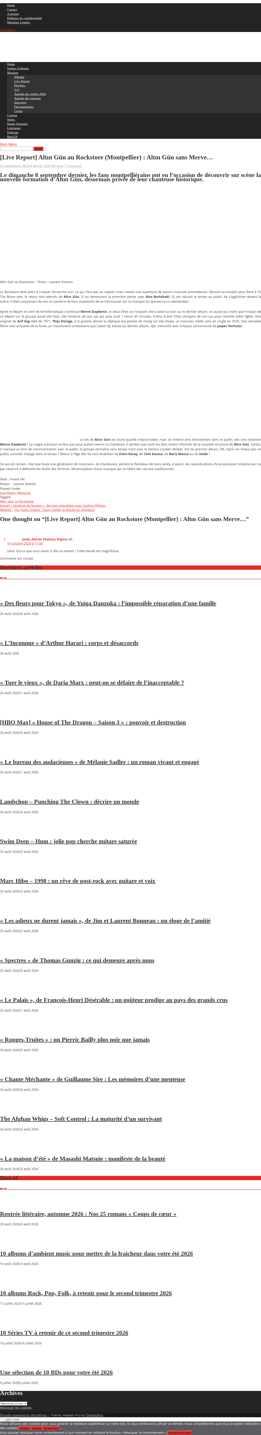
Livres (18, 111)
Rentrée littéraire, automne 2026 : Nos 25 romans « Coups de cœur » (88, 1214)
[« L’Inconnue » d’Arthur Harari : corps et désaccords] (10, 633)
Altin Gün (7, 501)
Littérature (14, 128)
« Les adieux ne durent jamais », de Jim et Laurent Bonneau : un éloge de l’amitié (105, 920)
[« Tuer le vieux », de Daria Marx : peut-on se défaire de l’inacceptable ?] (10, 672)
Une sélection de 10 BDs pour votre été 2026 (56, 1372)
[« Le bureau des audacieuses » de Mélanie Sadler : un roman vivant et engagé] (10, 752)
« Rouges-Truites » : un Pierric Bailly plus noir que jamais (75, 1039)
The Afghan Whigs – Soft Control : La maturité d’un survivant (81, 1118)
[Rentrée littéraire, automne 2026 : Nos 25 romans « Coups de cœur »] (10, 1203)
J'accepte (24, 1428)
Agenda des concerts (27, 98)
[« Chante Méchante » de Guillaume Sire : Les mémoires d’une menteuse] (10, 1069)
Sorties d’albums (18, 68)
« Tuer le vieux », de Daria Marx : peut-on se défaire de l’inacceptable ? (92, 682)
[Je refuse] (61, 1429)
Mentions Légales (18, 22)
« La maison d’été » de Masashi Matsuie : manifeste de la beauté (82, 1158)
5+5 (16, 90)
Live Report (22, 81)
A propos (13, 14)
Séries (11, 119)
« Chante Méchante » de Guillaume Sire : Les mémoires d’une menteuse (92, 1079)
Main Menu (8, 144)
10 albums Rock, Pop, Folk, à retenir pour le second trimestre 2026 (86, 1293)
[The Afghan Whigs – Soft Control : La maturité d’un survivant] (10, 1109)
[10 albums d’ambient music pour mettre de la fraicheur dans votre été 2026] (10, 1243)
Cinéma (12, 115)
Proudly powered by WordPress (23, 1415)
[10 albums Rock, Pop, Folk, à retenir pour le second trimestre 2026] (10, 1283)
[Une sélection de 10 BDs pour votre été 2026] (10, 1362)
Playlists (19, 85)
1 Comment (73, 166)
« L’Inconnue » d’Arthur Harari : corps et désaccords (69, 643)
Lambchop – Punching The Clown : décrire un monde (69, 801)
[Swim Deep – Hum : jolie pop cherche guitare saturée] (10, 831)
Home (11, 5)
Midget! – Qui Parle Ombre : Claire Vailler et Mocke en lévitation (47, 510)
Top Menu (7, 30)
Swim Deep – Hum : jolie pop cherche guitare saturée (68, 841)
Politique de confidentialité (24, 18)
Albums (19, 77)
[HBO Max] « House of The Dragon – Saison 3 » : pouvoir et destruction (93, 722)
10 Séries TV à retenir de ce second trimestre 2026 (64, 1332)
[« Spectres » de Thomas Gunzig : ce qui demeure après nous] (10, 950)
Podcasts (12, 132)
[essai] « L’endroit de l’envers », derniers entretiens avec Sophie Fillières (53, 505)
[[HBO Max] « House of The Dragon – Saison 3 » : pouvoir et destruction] (10, 712)
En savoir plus (51, 1428)
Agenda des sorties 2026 (30, 94)
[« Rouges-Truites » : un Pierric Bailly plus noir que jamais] (10, 1029)
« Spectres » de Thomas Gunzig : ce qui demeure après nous (77, 960)
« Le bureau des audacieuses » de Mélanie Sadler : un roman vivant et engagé (99, 762)
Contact (12, 9)
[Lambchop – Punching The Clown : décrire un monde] (10, 791)
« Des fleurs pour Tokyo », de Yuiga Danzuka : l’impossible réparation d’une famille (108, 603)
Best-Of (12, 136)
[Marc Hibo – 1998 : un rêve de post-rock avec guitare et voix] (10, 871)
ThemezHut (94, 1415)
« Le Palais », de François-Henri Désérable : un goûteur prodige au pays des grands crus (114, 1000)
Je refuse (36, 1428)
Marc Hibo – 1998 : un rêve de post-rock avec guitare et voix (77, 881)
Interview (20, 102)
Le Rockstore (24, 501)
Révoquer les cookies (16, 1408)
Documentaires (24, 107)
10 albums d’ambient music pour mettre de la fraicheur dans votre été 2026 (96, 1253)
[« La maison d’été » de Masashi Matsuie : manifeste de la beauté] (10, 1148)
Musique (12, 72)
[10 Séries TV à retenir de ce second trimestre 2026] (10, 1323)
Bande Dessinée (17, 124)
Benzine (57, 166)
